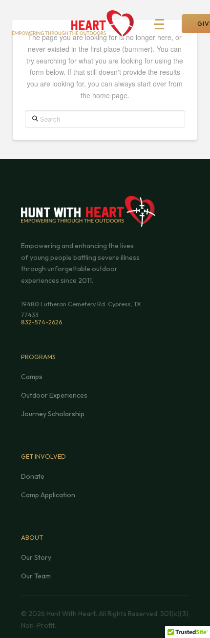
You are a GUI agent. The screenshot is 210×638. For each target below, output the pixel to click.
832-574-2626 (41, 322)
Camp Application (48, 494)
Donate (32, 476)
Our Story (36, 557)
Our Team (36, 576)
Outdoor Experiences (54, 395)
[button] (164, 24)
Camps (31, 376)
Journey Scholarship (52, 413)
